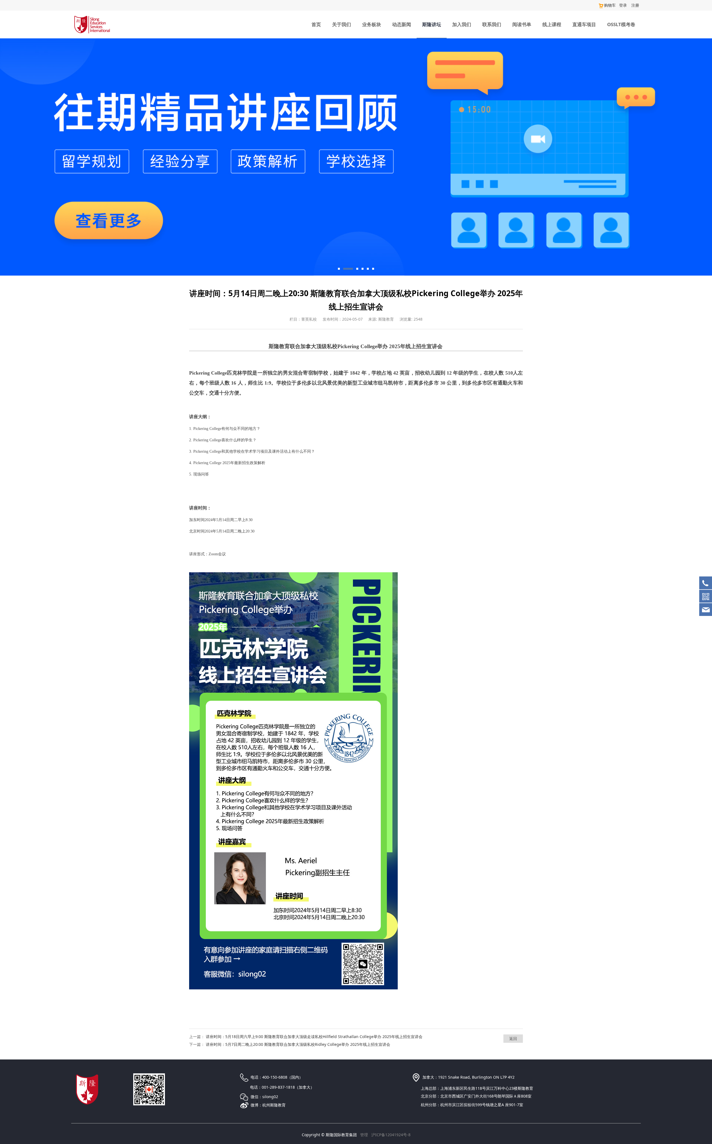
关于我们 (341, 24)
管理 (364, 1134)
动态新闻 (401, 24)
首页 (316, 24)
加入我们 (461, 24)
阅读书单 (521, 24)
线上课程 (551, 24)
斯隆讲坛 (431, 24)
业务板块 (371, 24)
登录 (623, 5)
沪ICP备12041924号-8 (391, 1134)
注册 (635, 5)
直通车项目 (584, 24)
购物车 (610, 5)
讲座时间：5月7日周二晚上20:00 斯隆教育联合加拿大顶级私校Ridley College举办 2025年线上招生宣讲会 (298, 1044)
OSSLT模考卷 (621, 24)
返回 (513, 1038)
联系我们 (491, 24)
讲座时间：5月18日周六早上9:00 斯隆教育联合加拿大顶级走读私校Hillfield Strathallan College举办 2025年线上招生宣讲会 (314, 1036)
